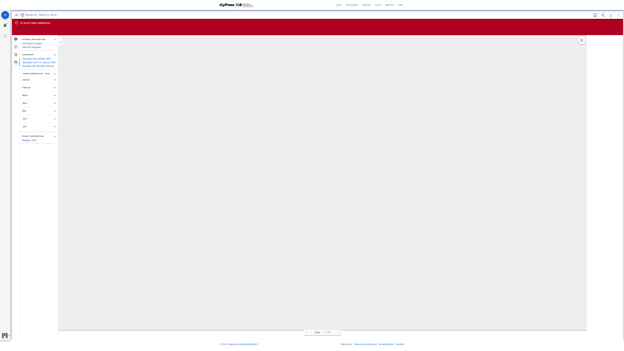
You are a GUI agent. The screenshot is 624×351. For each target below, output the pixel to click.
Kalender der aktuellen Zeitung (38, 66)
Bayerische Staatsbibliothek (242, 344)
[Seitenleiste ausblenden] (16, 15)
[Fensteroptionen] (618, 15)
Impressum (346, 344)
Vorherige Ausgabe (32, 43)
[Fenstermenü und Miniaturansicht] (595, 15)
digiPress (389, 5)
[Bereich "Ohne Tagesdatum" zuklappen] (55, 136)
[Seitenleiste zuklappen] (61, 42)
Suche (378, 5)
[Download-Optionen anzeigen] (611, 15)
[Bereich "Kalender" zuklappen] (55, 55)
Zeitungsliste (351, 5)
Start (338, 5)
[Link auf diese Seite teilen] (603, 15)
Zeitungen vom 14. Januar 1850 (39, 62)
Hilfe (400, 5)
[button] (317, 31)
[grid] (605, 187)
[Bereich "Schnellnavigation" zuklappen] (55, 40)
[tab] (16, 39)
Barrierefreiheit (386, 344)
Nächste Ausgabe (31, 47)
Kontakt (400, 344)
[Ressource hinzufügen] (5, 15)
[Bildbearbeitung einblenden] (581, 40)
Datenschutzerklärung (365, 344)
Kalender (366, 5)
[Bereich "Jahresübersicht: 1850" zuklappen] (55, 74)
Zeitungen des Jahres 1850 (36, 58)
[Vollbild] (5, 36)
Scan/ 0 (322, 332)
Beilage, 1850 (29, 140)
